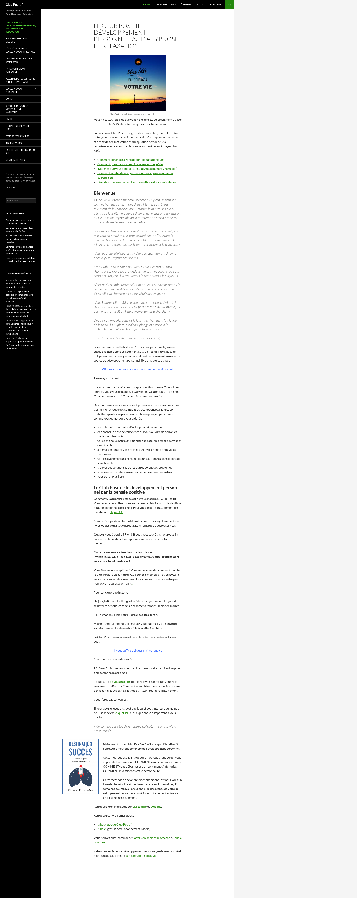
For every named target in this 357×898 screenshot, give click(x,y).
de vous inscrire (120, 681)
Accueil (146, 4)
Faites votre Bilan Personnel (15, 70)
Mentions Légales (15, 160)
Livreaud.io (140, 806)
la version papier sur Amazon (152, 837)
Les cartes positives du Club (18, 127)
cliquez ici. (116, 512)
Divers (9, 119)
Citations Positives (166, 4)
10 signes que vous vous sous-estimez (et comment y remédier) (137, 168)
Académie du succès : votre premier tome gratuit (20, 80)
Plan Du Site (216, 4)
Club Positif (14, 4)
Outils (9, 99)
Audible (156, 806)
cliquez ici (121, 713)
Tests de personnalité (17, 136)
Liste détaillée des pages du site (20, 151)
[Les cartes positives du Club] (138, 83)
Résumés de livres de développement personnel (20, 50)
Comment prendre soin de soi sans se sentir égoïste (130, 164)
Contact (200, 4)
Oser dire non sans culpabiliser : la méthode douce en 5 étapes (136, 182)
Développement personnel (14, 90)
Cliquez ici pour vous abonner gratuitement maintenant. (137, 369)
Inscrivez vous (14, 143)
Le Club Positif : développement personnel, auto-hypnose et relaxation (21, 27)
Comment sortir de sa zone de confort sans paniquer (130, 159)
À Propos (186, 4)
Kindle (101, 829)
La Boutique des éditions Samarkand (19, 60)
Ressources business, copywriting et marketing (17, 109)
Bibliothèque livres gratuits (16, 40)
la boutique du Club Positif (114, 824)
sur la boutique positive (141, 855)
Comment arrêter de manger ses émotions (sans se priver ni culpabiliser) (20, 250)
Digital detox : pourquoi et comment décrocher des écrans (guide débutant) (21, 312)
